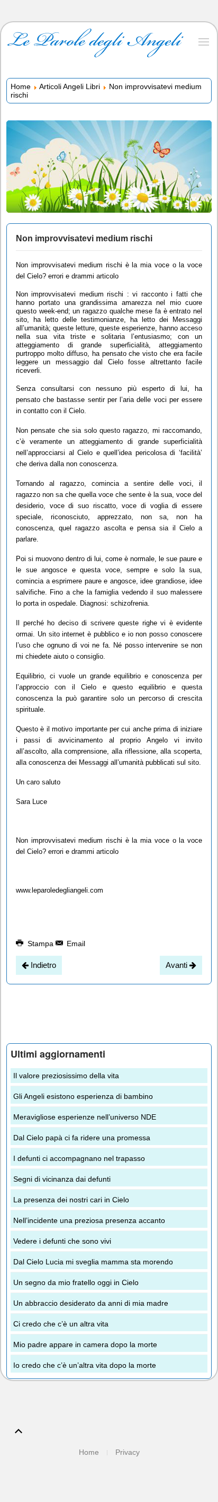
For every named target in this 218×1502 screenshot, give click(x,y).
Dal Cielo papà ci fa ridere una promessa (81, 1137)
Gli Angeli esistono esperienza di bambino (83, 1096)
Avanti (177, 965)
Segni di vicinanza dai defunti (62, 1179)
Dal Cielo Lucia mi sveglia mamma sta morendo (93, 1262)
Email (75, 943)
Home (21, 86)
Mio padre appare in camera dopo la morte (85, 1344)
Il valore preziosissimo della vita (66, 1075)
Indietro (42, 965)
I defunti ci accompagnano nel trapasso (79, 1158)
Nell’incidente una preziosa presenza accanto (89, 1220)
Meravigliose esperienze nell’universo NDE (84, 1117)
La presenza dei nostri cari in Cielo (71, 1199)
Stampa (40, 943)
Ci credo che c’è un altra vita (60, 1324)
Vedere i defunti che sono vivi (62, 1241)
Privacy (127, 1452)
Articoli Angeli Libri (69, 86)
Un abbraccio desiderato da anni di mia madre (90, 1303)
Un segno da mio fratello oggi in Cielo (76, 1282)
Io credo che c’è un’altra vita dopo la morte (84, 1365)
